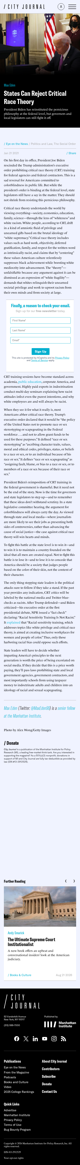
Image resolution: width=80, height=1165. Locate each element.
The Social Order (65, 144)
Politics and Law (41, 144)
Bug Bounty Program (17, 1129)
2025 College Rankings (19, 1092)
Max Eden (9, 85)
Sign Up (40, 351)
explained (13, 622)
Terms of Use (12, 1125)
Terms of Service (39, 360)
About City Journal (54, 1061)
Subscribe (49, 1076)
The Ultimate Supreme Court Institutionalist (31, 942)
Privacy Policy (62, 357)
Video (7, 1087)
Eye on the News (15, 1067)
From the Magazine (16, 1072)
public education (30, 381)
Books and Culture (16, 1082)
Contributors (51, 1068)
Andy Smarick (16, 932)
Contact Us (49, 1091)
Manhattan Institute (17, 1115)
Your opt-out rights (13, 1157)
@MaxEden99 (40, 708)
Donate (13, 743)
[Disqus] (40, 819)
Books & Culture (20, 975)
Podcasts (10, 1077)
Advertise (10, 1110)
